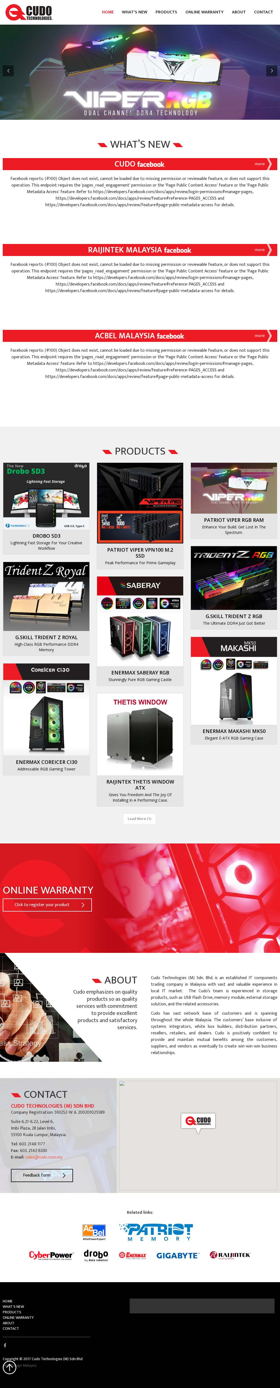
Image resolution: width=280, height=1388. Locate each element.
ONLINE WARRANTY (204, 12)
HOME (108, 12)
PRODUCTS (166, 12)
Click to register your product (42, 905)
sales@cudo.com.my (43, 1157)
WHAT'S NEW (134, 12)
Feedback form (37, 1175)
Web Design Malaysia (19, 1365)
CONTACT (263, 12)
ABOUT (239, 12)
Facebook (5, 1345)
